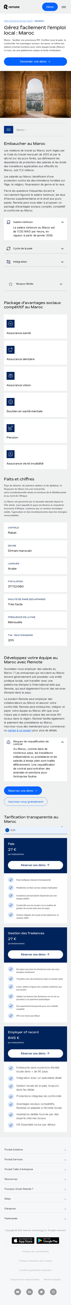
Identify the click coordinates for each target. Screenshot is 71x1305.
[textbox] (35, 830)
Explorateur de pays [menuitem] (18, 21)
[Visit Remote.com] (14, 6)
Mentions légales (52, 1279)
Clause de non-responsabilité (24, 1279)
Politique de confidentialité (35, 1251)
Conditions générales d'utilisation (35, 1270)
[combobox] (35, 830)
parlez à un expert (19, 730)
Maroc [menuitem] (39, 21)
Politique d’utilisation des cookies (35, 1261)
